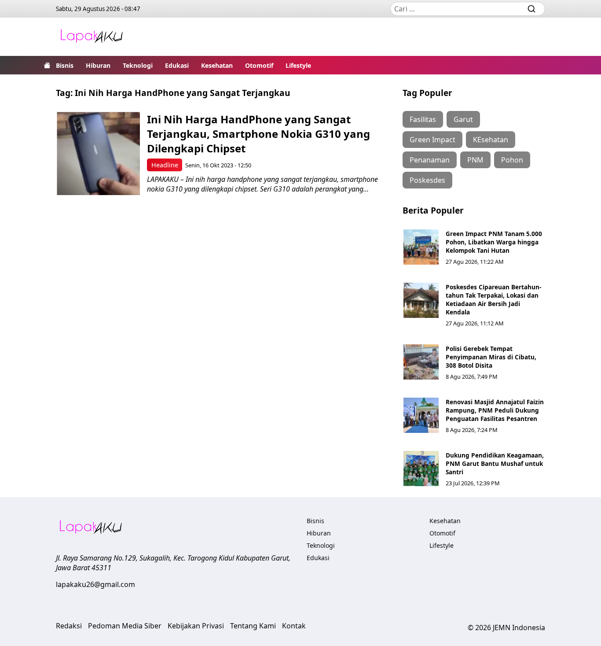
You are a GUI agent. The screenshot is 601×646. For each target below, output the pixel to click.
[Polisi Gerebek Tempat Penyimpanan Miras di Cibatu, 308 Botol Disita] (421, 362)
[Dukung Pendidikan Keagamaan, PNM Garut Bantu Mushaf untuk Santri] (421, 468)
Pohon (512, 160)
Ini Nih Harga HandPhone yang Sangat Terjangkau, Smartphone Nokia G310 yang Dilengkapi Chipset (258, 133)
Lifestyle (298, 65)
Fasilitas (423, 119)
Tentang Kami (253, 626)
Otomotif (259, 65)
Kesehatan (217, 65)
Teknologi (138, 65)
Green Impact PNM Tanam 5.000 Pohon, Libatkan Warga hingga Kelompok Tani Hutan (494, 242)
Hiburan (98, 65)
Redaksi (69, 626)
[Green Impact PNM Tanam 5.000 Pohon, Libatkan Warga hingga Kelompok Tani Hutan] (421, 247)
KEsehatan (490, 139)
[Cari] (531, 9)
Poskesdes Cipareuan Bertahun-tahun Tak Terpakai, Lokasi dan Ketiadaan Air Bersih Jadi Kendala (493, 299)
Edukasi (177, 65)
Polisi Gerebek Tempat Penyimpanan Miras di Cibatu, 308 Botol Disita (491, 356)
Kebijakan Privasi (196, 626)
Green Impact (432, 139)
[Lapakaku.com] (91, 37)
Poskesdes (427, 180)
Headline (164, 165)
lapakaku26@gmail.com (95, 584)
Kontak (294, 626)
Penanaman (430, 160)
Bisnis (64, 65)
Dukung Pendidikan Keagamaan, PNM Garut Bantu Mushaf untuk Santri (495, 463)
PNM (475, 160)
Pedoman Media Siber (124, 626)
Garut (463, 119)
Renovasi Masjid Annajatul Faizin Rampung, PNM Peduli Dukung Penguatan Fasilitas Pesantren (495, 410)
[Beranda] (47, 65)
